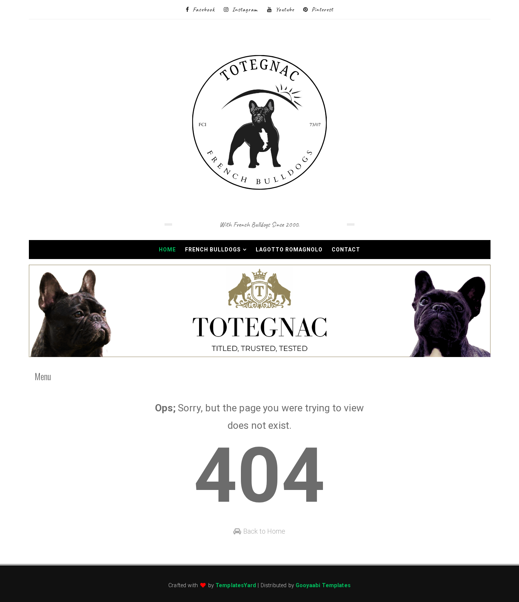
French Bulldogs (213, 249)
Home (167, 249)
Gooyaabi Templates (323, 585)
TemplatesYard (235, 585)
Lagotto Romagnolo (289, 249)
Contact (346, 249)
